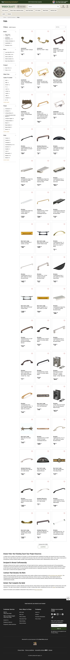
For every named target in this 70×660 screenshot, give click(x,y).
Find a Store (38, 618)
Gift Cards (21, 612)
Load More (43, 546)
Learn (3, 14)
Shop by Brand (22, 623)
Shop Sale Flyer (22, 618)
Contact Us (5, 620)
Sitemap (50, 650)
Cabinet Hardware (12, 17)
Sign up (59, 628)
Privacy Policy (54, 632)
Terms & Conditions (29, 650)
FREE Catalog (22, 616)
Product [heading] (5, 65)
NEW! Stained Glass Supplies (35, 2)
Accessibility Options (40, 650)
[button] (61, 27)
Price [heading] (4, 49)
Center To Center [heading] (7, 77)
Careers (37, 614)
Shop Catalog (22, 621)
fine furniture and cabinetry (55, 575)
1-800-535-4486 (7, 617)
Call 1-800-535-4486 (61, 2)
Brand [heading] (4, 31)
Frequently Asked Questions (9, 624)
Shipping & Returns (7, 622)
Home (4, 17)
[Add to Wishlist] (32, 31)
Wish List (21, 614)
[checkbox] (4, 35)
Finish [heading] (5, 106)
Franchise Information (40, 616)
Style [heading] (4, 135)
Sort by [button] (57, 27)
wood (54, 587)
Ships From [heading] (6, 74)
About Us (37, 612)
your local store (38, 589)
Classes (9, 14)
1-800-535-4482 (7, 613)
